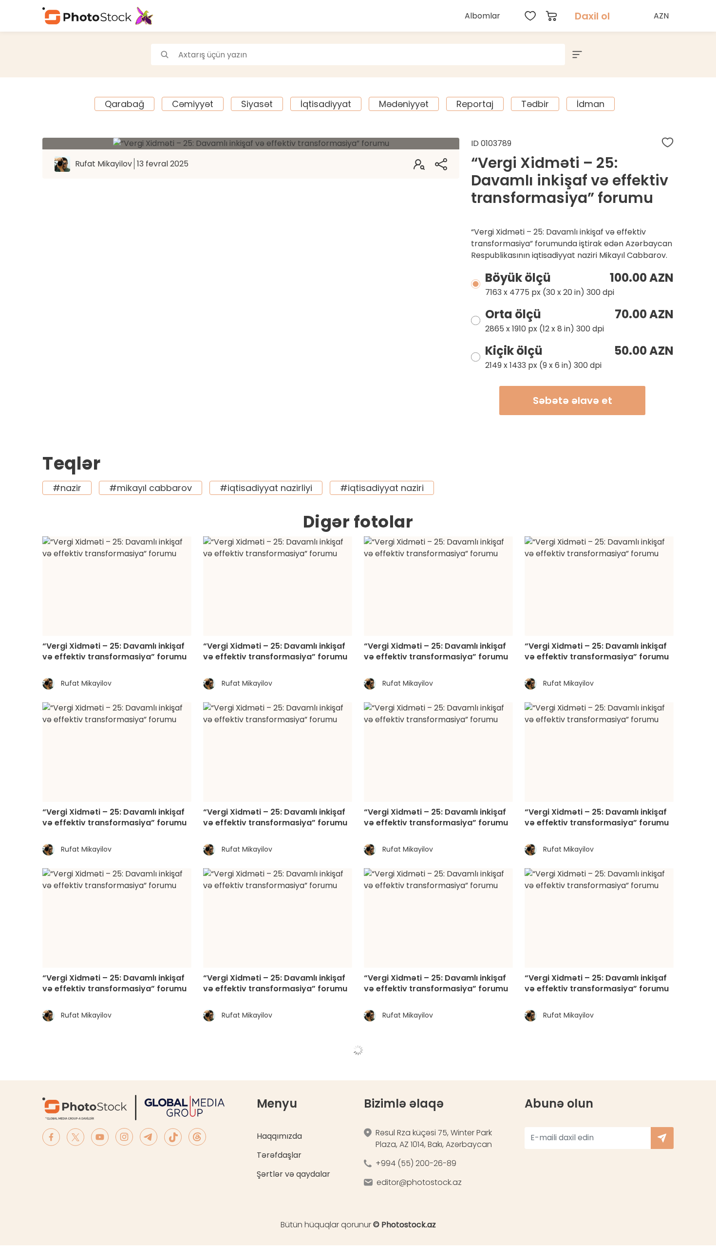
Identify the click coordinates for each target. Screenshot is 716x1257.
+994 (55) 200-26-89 (416, 1163)
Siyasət (257, 104)
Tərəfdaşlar (279, 1155)
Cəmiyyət (192, 104)
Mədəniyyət (404, 104)
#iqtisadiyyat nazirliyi (266, 488)
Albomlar (482, 15)
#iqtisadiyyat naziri (382, 488)
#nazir (67, 488)
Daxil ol (592, 16)
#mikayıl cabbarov (150, 488)
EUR (662, 60)
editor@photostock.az (419, 1182)
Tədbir (535, 104)
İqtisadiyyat (326, 104)
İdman (590, 104)
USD (662, 38)
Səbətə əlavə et (572, 400)
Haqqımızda (279, 1136)
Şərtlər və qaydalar (293, 1174)
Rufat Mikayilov (131, 163)
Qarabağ (124, 104)
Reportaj (474, 104)
